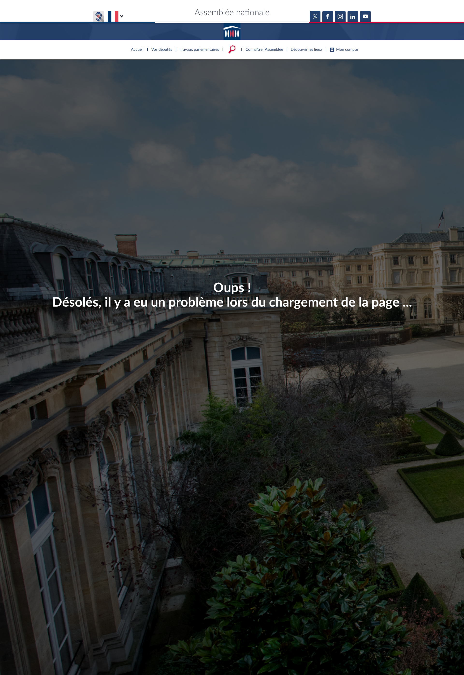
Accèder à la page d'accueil (232, 29)
